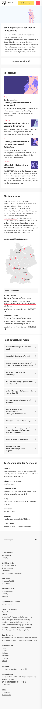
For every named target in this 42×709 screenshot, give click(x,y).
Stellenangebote (23, 630)
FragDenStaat (11, 206)
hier (26, 669)
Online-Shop (6, 596)
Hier (3, 637)
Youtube (5, 653)
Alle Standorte (7, 604)
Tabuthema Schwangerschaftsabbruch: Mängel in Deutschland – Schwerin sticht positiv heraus (20, 303)
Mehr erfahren (7, 612)
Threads (5, 658)
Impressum (6, 692)
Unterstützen (26, 3)
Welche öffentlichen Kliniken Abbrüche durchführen (16, 124)
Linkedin (5, 650)
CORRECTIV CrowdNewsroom (15, 217)
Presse (4, 690)
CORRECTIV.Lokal (12, 204)
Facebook (5, 655)
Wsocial (4, 661)
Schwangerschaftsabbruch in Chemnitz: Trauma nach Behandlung (16, 144)
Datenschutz (6, 695)
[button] (21, 348)
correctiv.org (7, 3)
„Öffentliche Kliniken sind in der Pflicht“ (16, 166)
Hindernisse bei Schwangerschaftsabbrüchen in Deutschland (17, 103)
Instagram (5, 648)
